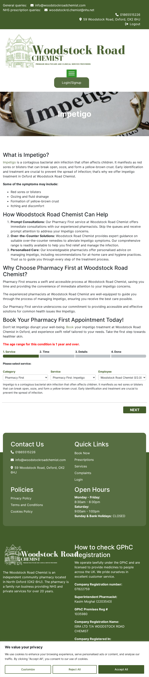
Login (78, 479)
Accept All (121, 669)
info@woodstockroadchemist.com (60, 5)
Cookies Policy (22, 511)
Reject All (75, 669)
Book (70, 327)
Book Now (82, 453)
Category (9, 371)
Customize (28, 669)
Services (80, 466)
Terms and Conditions (27, 505)
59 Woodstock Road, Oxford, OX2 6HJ (111, 19)
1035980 (80, 614)
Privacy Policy (21, 498)
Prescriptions (84, 460)
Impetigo (9, 162)
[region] (74, 659)
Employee (105, 371)
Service (56, 371)
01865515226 (129, 15)
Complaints (82, 473)
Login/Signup (71, 83)
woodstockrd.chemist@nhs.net (71, 10)
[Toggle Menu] (71, 73)
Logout (134, 24)
